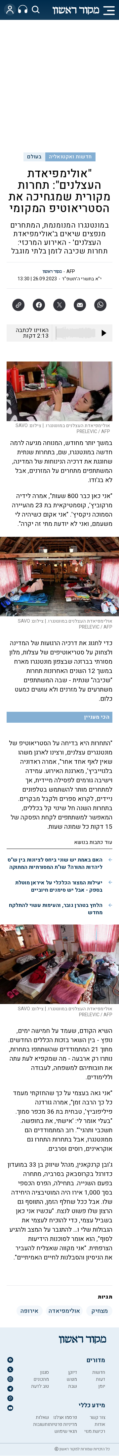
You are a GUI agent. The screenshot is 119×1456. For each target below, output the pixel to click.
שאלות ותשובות (41, 1421)
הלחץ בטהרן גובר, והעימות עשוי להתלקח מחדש (55, 909)
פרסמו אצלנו (65, 1417)
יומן (101, 1386)
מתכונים (41, 1379)
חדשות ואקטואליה (70, 157)
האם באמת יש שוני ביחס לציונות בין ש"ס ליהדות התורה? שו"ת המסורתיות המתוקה (55, 863)
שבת (72, 1386)
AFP (70, 271)
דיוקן (72, 1372)
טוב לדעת (40, 1386)
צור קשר (97, 1417)
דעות (100, 1379)
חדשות (98, 1372)
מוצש (72, 1379)
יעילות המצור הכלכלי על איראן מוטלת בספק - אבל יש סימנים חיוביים (58, 886)
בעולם (34, 157)
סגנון (44, 1372)
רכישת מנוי (94, 1431)
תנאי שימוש (66, 1431)
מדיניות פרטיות (63, 1424)
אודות (100, 1424)
